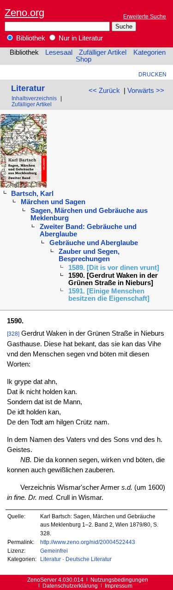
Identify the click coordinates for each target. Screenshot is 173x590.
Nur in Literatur (80, 38)
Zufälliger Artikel (102, 52)
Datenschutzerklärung (70, 586)
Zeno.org (24, 12)
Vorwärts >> (145, 90)
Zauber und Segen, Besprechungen (89, 255)
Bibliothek (29, 38)
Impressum (118, 586)
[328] (13, 334)
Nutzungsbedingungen (119, 580)
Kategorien (149, 52)
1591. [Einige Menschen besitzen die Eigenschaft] (108, 294)
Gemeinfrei (54, 551)
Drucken (152, 74)
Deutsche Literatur (89, 559)
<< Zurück (104, 90)
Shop (83, 59)
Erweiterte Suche (144, 16)
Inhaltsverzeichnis (34, 98)
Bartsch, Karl (32, 193)
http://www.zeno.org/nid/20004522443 (87, 542)
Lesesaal (58, 52)
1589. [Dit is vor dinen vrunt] (113, 267)
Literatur (28, 88)
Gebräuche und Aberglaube (93, 242)
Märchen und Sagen (53, 202)
